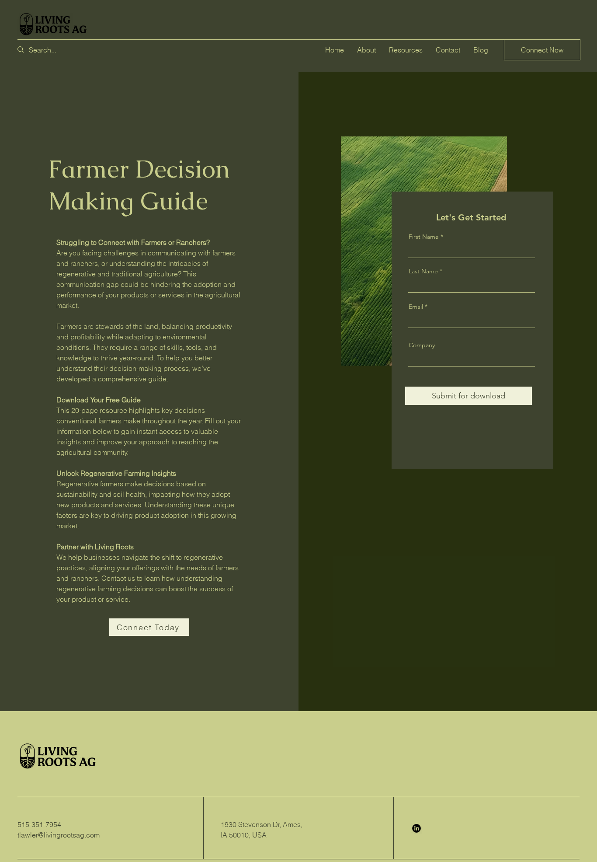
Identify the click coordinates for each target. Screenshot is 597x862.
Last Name (423, 271)
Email (416, 307)
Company (422, 345)
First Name (424, 237)
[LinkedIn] (416, 828)
